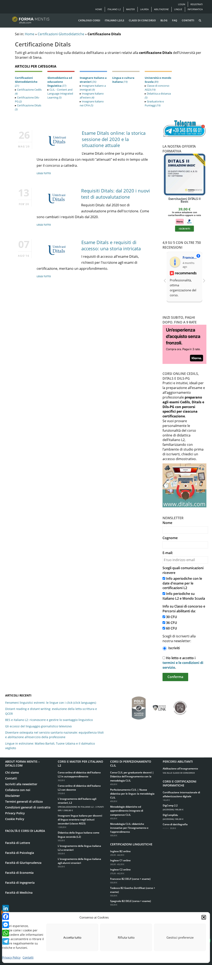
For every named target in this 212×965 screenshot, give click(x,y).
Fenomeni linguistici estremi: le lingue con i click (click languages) (50, 703)
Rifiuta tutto (126, 937)
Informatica (195, 9)
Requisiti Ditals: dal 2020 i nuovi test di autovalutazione (115, 193)
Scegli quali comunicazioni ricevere (183, 570)
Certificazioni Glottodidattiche (61, 34)
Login (181, 4)
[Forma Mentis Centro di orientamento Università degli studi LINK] (159, 706)
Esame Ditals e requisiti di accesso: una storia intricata (111, 245)
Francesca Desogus (191, 257)
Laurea (144, 9)
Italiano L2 (114, 9)
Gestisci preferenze (180, 937)
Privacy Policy (11, 957)
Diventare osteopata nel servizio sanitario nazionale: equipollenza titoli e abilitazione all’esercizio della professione (54, 734)
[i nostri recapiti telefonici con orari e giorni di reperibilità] (185, 129)
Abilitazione (161, 9)
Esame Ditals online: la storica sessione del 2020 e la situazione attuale (114, 139)
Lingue (178, 9)
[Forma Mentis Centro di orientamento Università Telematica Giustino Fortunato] (180, 705)
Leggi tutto (44, 173)
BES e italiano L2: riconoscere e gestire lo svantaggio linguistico (49, 720)
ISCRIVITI (184, 228)
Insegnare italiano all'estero (92, 95)
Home (98, 9)
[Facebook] (5, 916)
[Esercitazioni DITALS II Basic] (184, 174)
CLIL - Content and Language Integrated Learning (60, 93)
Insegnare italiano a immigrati (93, 87)
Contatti (28, 957)
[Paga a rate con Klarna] (179, 221)
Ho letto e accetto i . (183, 663)
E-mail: (168, 553)
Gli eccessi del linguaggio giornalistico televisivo (38, 726)
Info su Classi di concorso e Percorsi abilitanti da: (184, 608)
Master (130, 9)
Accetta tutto (72, 937)
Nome (167, 522)
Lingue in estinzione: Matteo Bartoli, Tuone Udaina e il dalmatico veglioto (50, 745)
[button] (204, 917)
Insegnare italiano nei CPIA (92, 103)
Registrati (196, 4)
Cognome (170, 538)
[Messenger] (5, 925)
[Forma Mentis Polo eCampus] (138, 705)
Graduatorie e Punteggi (154, 103)
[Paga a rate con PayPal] (189, 221)
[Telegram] (5, 941)
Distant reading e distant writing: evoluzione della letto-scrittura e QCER (51, 711)
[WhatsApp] (5, 933)
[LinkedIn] (5, 908)
